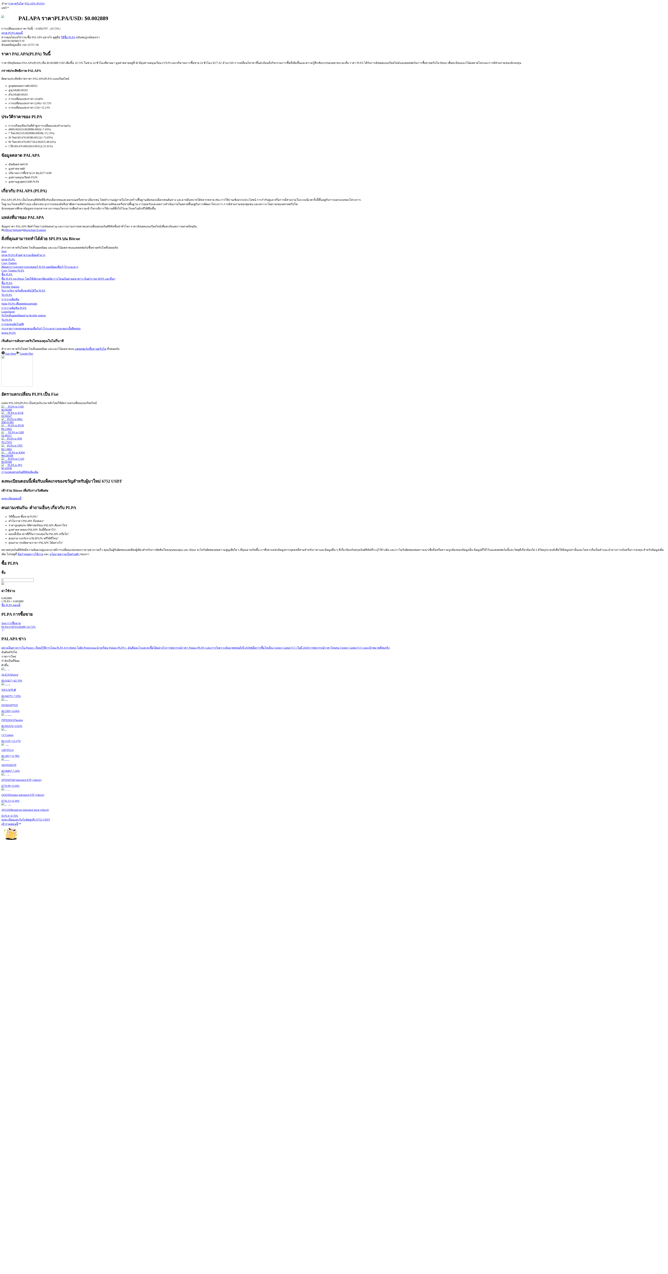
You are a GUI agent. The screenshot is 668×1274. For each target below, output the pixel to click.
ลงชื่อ (16, 1050)
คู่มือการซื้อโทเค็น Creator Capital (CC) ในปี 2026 (279, 647)
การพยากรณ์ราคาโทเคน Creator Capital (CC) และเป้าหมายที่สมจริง (349, 647)
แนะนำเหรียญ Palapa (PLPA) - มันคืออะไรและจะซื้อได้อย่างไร (128, 647)
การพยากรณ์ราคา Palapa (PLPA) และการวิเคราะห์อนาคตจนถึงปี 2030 (208, 647)
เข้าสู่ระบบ (7, 1050)
